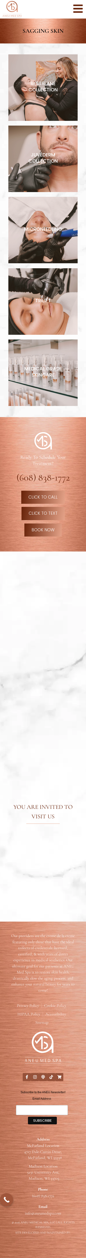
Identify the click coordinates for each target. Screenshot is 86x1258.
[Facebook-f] (27, 1077)
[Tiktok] (51, 1077)
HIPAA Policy (28, 1014)
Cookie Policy (55, 1005)
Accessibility (55, 1014)
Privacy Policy (28, 1005)
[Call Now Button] (6, 1199)
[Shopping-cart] (59, 1077)
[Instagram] (35, 1077)
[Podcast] (43, 1077)
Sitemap (41, 1022)
